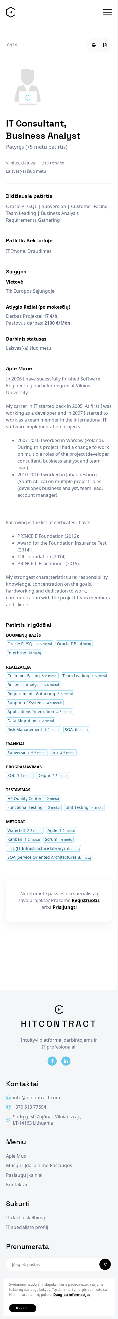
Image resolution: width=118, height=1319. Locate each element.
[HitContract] (10, 12)
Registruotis (86, 900)
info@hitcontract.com (36, 1098)
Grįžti (12, 44)
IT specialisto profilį (27, 1227)
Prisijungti (65, 907)
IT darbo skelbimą (25, 1218)
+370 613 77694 (29, 1107)
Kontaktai (16, 1185)
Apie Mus (16, 1156)
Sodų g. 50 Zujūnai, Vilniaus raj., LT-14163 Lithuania (47, 1120)
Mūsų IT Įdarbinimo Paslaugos (39, 1166)
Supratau (23, 1308)
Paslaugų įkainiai (24, 1175)
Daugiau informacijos (71, 1294)
